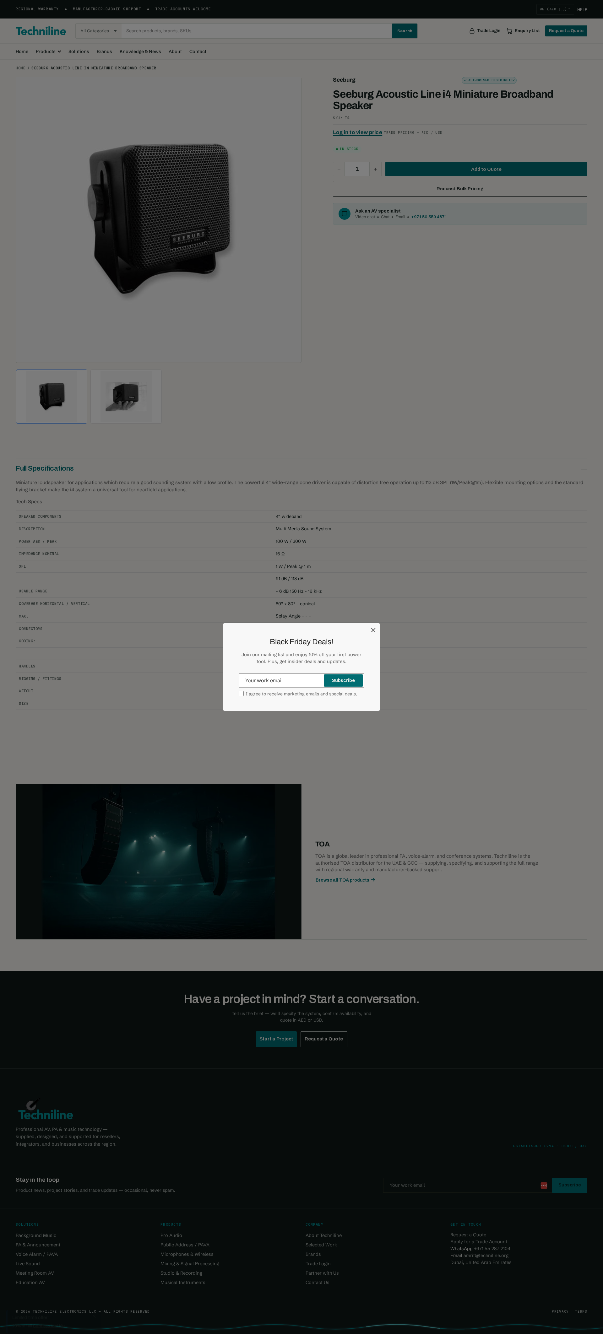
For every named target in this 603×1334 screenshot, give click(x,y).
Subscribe (343, 680)
